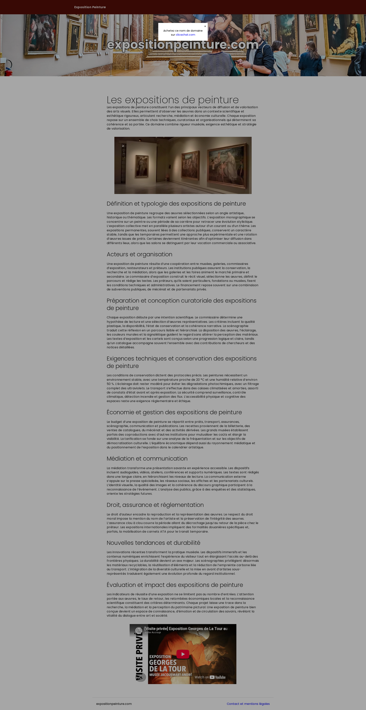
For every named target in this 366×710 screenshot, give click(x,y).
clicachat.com (185, 35)
